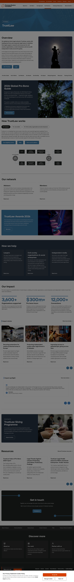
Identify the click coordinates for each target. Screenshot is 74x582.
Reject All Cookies (60, 579)
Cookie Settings (48, 579)
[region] (37, 576)
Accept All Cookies (54, 574)
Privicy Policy (7, 578)
